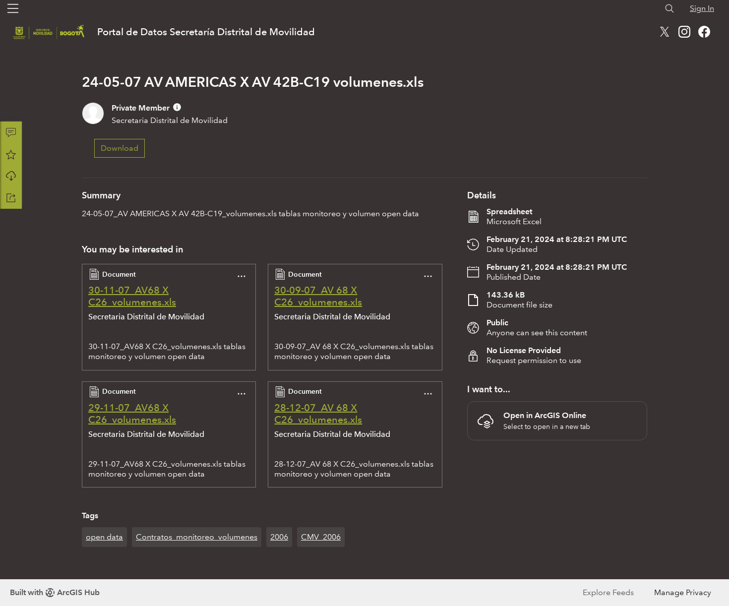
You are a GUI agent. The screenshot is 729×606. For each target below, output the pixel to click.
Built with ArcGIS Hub (55, 592)
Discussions (11, 132)
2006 (279, 537)
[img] (177, 107)
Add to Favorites (11, 154)
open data (104, 537)
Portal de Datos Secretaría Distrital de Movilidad (206, 32)
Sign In (702, 8)
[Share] (11, 198)
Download (11, 176)
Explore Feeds (608, 592)
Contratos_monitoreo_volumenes (196, 537)
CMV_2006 (321, 537)
